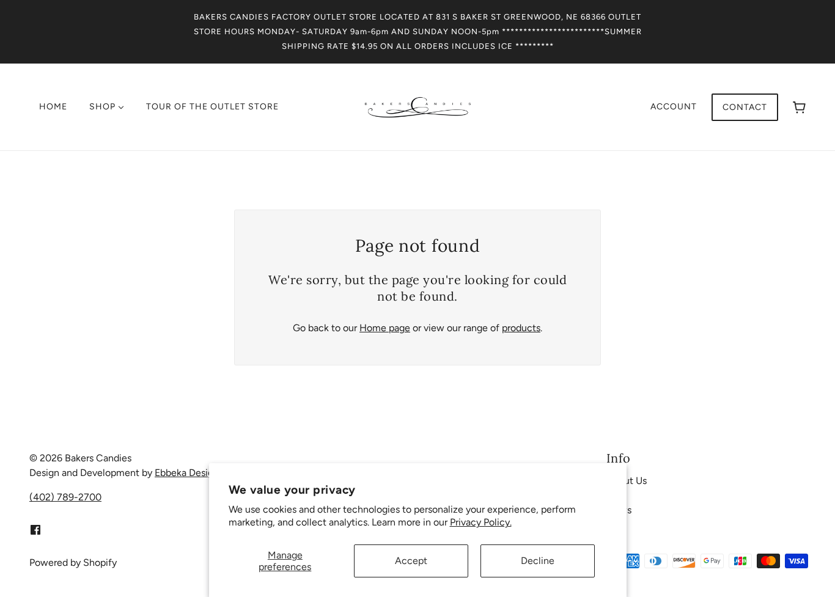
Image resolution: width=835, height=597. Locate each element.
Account (673, 106)
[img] (35, 529)
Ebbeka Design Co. (195, 472)
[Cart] (799, 107)
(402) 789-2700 (65, 497)
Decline (537, 560)
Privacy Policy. (481, 522)
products (521, 328)
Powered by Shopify (73, 562)
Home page (384, 328)
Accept (411, 560)
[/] (417, 106)
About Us (626, 480)
